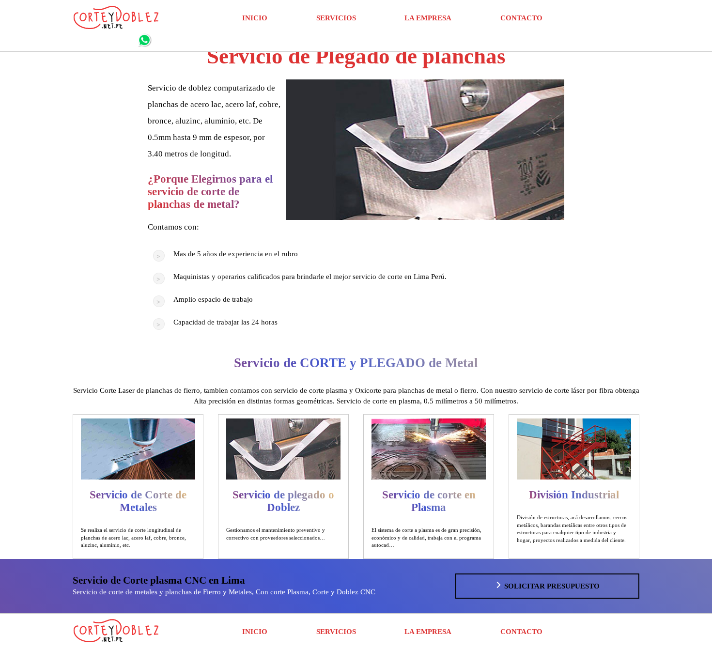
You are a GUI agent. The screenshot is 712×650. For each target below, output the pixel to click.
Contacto (521, 18)
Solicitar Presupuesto (551, 586)
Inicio (254, 18)
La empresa (427, 18)
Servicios (336, 18)
